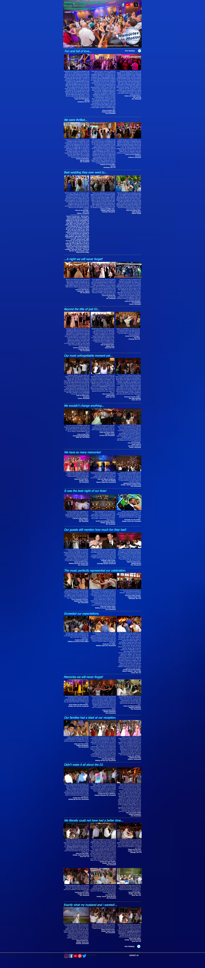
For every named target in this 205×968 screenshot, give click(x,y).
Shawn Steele (84, 846)
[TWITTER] (136, 5)
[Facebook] (123, 5)
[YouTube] (127, 5)
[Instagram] (118, 5)
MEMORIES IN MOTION (72, 846)
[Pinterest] (132, 5)
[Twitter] (84, 956)
